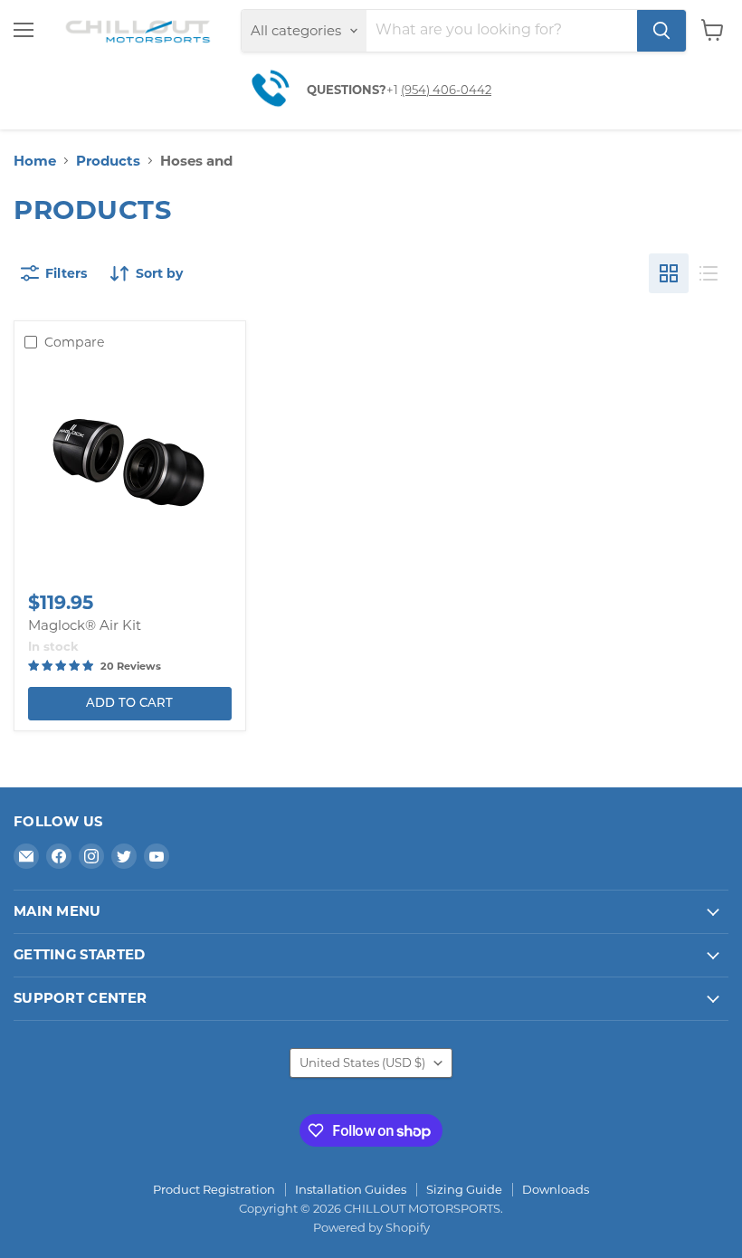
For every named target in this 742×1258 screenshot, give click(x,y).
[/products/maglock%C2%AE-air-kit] (129, 468)
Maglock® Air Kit (84, 625)
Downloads (555, 1189)
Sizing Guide (464, 1189)
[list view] (708, 273)
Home (35, 160)
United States (362, 1062)
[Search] (661, 31)
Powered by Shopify (371, 1227)
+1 (393, 89)
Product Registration (214, 1189)
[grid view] (669, 273)
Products (108, 160)
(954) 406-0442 (446, 89)
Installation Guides (350, 1189)
